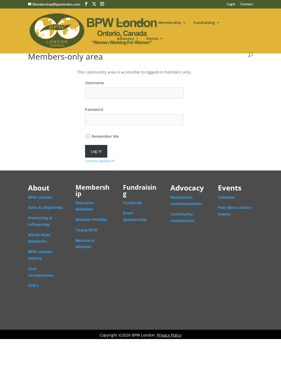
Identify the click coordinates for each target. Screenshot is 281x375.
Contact (246, 4)
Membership (169, 23)
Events (152, 39)
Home (122, 23)
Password (94, 109)
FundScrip (132, 202)
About (140, 23)
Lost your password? (100, 161)
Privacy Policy (169, 335)
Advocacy (125, 39)
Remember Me (105, 136)
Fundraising (204, 23)
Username (94, 82)
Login (231, 4)
